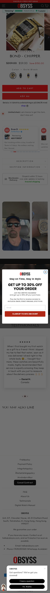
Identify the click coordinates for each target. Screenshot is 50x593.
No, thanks (25, 320)
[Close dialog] (45, 272)
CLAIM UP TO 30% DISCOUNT (25, 313)
